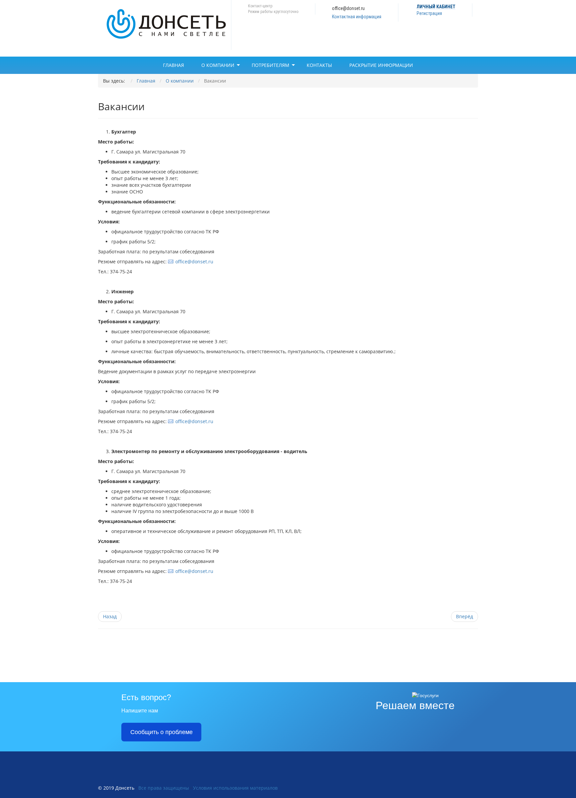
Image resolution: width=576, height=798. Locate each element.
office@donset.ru (194, 261)
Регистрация (429, 13)
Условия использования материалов (235, 788)
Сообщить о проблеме (161, 732)
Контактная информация (356, 16)
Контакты (319, 65)
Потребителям (270, 65)
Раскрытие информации (381, 65)
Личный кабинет (436, 6)
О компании (217, 65)
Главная (173, 65)
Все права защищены (163, 788)
